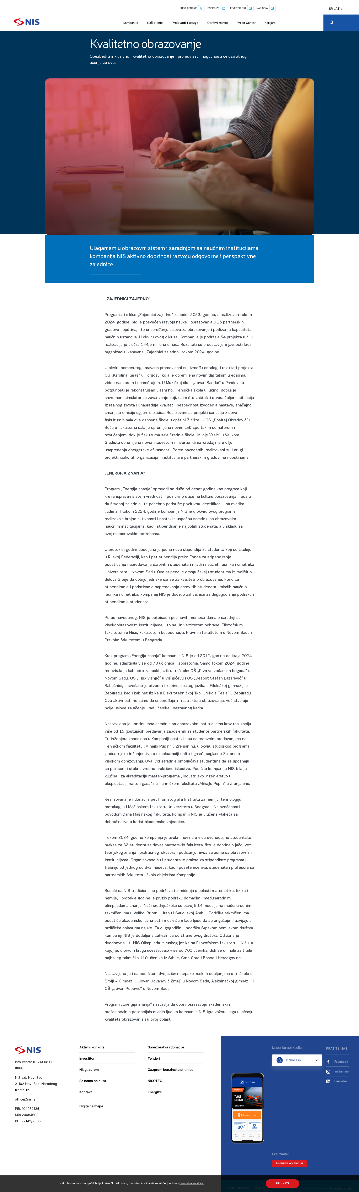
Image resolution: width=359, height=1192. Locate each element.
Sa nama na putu (92, 1081)
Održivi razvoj (217, 23)
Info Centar (189, 8)
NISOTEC (155, 1081)
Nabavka (262, 8)
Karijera (270, 23)
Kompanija (130, 23)
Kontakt (85, 1092)
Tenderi (154, 1058)
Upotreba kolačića (192, 1183)
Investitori (238, 8)
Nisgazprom (89, 1070)
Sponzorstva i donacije (166, 1047)
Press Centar (246, 23)
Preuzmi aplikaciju (289, 1163)
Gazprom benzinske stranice (170, 1070)
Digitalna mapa (91, 1106)
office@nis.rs (25, 1099)
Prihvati (282, 1183)
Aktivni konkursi (92, 1047)
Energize (213, 8)
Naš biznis (155, 23)
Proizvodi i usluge (185, 23)
